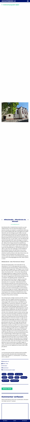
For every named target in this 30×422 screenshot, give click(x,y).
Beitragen (24, 420)
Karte (14, 420)
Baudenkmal (5, 367)
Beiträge (5, 420)
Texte (7, 363)
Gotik (17, 377)
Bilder (4, 363)
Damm (11, 377)
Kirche (5, 377)
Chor (4, 374)
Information (4, 365)
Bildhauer (6, 380)
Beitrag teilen (7, 388)
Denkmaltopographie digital (11, 4)
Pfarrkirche (15, 380)
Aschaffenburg (9, 1)
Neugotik (24, 377)
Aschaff (11, 374)
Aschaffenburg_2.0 (15, 224)
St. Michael (19, 374)
